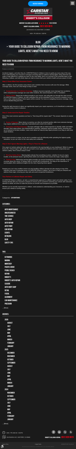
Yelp (71, 432)
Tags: (4, 251)
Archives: (5, 314)
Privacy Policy (5, 444)
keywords (8, 257)
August (10, 323)
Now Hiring (38, 4)
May (8, 333)
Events (7, 232)
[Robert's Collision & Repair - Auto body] (38, 14)
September (11, 363)
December (10, 353)
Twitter (65, 432)
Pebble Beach (10, 270)
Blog (38, 42)
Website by (67, 444)
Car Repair (8, 229)
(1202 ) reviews (53, 23)
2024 (6, 389)
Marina (7, 260)
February (10, 343)
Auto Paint (8, 226)
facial (7, 293)
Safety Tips (9, 242)
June (9, 329)
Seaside (7, 283)
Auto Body (8, 219)
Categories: (6, 204)
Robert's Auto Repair (12, 280)
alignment (8, 297)
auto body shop (10, 287)
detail (7, 290)
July (8, 326)
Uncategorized (10, 213)
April (9, 336)
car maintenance (11, 300)
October (10, 359)
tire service (9, 216)
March (9, 339)
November (11, 356)
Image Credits (38, 444)
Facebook (53, 432)
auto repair (9, 222)
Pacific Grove (10, 267)
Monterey (8, 264)
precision (8, 303)
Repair (7, 273)
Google (59, 432)
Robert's (8, 277)
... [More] (5, 308)
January (10, 346)
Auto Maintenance (15, 198)
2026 (6, 319)
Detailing (8, 236)
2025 (6, 349)
